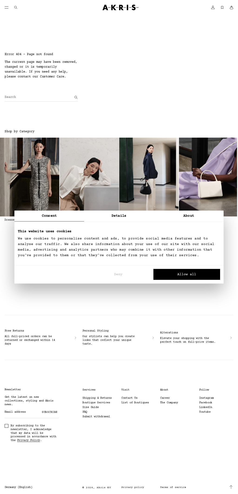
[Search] (76, 97)
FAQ (85, 412)
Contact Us (129, 398)
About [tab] (188, 216)
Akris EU (104, 487)
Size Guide (91, 407)
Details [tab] (119, 216)
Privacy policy (132, 487)
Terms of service (173, 487)
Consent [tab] (49, 216)
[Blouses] (89, 177)
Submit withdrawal (96, 416)
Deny (118, 274)
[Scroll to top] (231, 487)
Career (165, 398)
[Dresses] (29, 177)
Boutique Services (96, 402)
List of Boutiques (135, 402)
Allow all (186, 274)
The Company (169, 402)
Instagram (206, 398)
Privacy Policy (28, 440)
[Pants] (148, 177)
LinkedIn (205, 407)
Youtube (205, 412)
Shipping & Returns (97, 398)
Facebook (205, 402)
